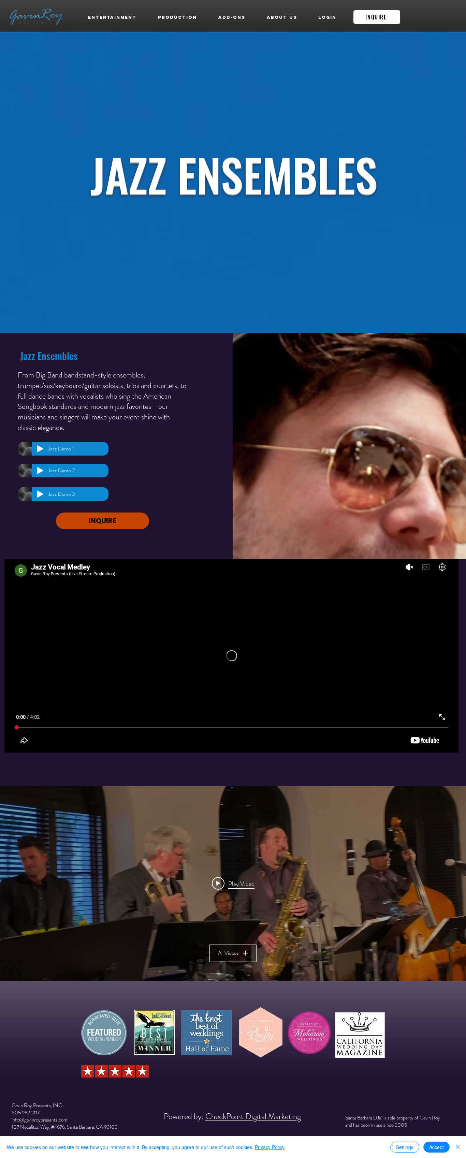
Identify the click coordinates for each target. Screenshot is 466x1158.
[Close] (458, 1147)
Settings (404, 1147)
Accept (436, 1147)
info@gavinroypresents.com (39, 1120)
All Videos (228, 953)
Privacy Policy (270, 1147)
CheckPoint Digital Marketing (253, 1116)
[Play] (40, 448)
